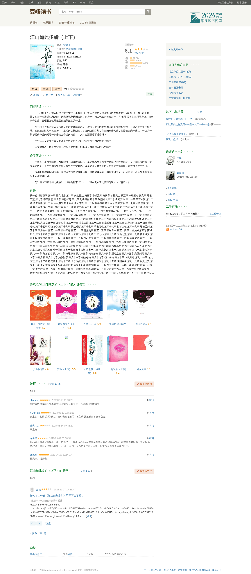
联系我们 (171, 570)
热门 (32, 390)
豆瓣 (4, 2)
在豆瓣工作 (160, 570)
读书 (13, 2)
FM (74, 2)
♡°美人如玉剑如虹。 (177, 133)
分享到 (76, 94)
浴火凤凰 (142, 369)
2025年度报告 (88, 22)
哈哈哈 (180, 173)
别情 (70, 554)
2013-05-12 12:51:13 (63, 412)
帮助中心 (193, 570)
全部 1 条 (85, 470)
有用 (151, 400)
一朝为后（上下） (117, 369)
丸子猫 (33, 438)
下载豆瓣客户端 (225, 2)
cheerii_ (34, 454)
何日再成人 (141, 324)
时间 (82, 2)
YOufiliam (35, 412)
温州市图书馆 (176, 92)
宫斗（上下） (64, 369)
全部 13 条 (55, 383)
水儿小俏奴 (39, 369)
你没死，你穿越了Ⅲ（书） (180, 119)
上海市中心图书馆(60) (180, 76)
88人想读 (173, 200)
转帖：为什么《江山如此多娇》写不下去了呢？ (57, 495)
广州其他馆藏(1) (177, 82)
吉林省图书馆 (176, 87)
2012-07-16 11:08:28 (62, 400)
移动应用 (216, 570)
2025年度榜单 (67, 22)
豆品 (91, 2)
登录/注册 (242, 2)
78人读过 (173, 194)
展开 (89, 516)
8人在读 (172, 188)
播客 (39, 2)
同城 (48, 2)
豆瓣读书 (43, 12)
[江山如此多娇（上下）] (42, 61)
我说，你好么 (173, 139)
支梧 (179, 158)
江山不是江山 (37, 554)
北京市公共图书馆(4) (180, 71)
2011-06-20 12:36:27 (61, 454)
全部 (199, 112)
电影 (22, 2)
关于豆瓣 (148, 570)
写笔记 (36, 94)
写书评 (49, 94)
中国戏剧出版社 (74, 49)
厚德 (38, 489)
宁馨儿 (66, 45)
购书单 (34, 22)
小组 (57, 2)
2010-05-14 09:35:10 (62, 425)
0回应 (48, 523)
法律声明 (182, 570)
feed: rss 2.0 (176, 229)
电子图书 (48, 22)
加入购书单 (64, 94)
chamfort (34, 400)
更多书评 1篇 (39, 533)
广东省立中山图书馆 (179, 98)
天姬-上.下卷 (90, 324)
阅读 (66, 2)
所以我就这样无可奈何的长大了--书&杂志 (188, 124)
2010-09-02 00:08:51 (60, 438)
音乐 (31, 2)
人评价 (139, 52)
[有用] (33, 523)
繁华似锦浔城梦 (117, 324)
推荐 (150, 94)
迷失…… (35, 425)
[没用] (39, 523)
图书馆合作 (204, 570)
